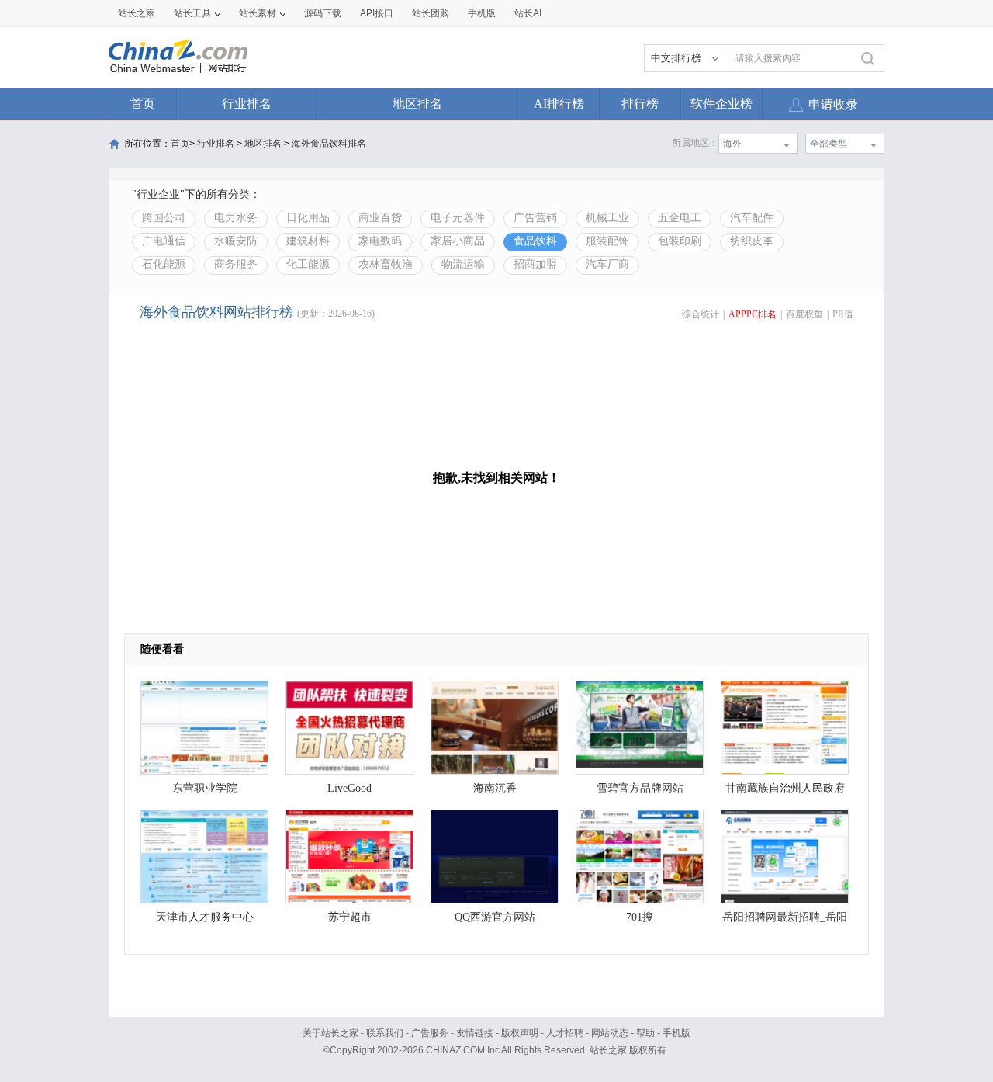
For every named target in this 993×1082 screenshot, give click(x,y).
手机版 (676, 1033)
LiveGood (349, 788)
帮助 (645, 1033)
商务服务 (236, 264)
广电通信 (163, 241)
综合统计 (700, 314)
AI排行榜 (559, 103)
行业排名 (247, 103)
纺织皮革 (751, 241)
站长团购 (430, 13)
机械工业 (607, 218)
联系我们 (384, 1033)
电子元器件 (458, 218)
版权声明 (519, 1033)
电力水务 (236, 218)
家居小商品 (458, 241)
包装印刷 (679, 241)
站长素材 (257, 13)
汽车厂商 (607, 264)
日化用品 (308, 218)
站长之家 (136, 13)
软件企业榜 (721, 103)
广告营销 (535, 218)
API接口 (376, 13)
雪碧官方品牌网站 (640, 788)
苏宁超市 (350, 917)
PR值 (842, 314)
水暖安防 (236, 241)
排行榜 (640, 103)
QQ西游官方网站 (495, 917)
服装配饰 (607, 241)
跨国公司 (163, 218)
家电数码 (380, 241)
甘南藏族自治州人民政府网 (785, 792)
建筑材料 (308, 241)
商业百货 (380, 218)
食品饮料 (535, 241)
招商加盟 (535, 264)
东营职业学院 (204, 788)
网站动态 (609, 1033)
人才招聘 (564, 1033)
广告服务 (429, 1033)
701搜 (639, 917)
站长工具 (192, 13)
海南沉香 (495, 788)
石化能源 (163, 264)
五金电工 (679, 218)
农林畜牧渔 (385, 264)
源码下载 (322, 13)
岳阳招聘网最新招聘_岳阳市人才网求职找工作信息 (784, 921)
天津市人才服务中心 (205, 917)
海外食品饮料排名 (329, 143)
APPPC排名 (752, 314)
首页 (142, 103)
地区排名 (417, 103)
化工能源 (308, 264)
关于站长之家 (330, 1033)
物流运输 (463, 264)
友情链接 (474, 1033)
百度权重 (804, 314)
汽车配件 (751, 218)
